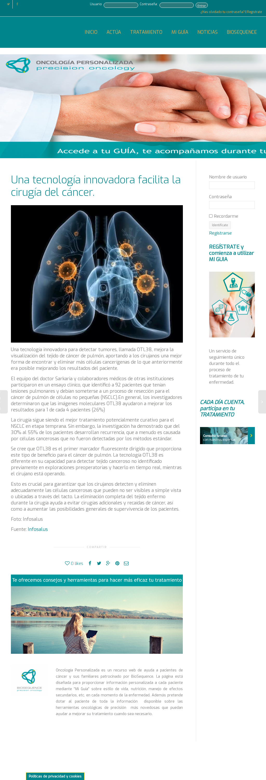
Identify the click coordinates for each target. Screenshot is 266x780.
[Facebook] (17, 4)
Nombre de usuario (228, 177)
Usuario (96, 4)
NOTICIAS (207, 32)
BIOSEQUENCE (242, 32)
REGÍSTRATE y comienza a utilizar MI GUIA (231, 253)
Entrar (201, 6)
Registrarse (220, 233)
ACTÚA (114, 32)
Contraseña (220, 196)
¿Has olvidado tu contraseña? (223, 12)
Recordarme (225, 216)
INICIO (91, 32)
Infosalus (38, 529)
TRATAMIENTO (146, 32)
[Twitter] (8, 4)
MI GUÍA (179, 32)
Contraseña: (149, 4)
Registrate (254, 12)
